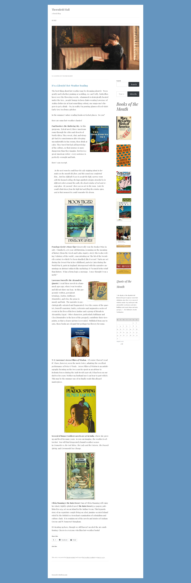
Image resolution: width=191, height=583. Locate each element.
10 (117, 329)
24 (117, 335)
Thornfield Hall (61, 9)
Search (118, 81)
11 (120, 329)
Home (54, 20)
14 (130, 329)
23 (136, 332)
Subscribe (133, 94)
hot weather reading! (88, 557)
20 (127, 332)
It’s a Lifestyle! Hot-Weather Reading (70, 85)
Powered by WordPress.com (59, 574)
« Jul (121, 344)
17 (117, 332)
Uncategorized (70, 557)
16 (136, 329)
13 (127, 329)
